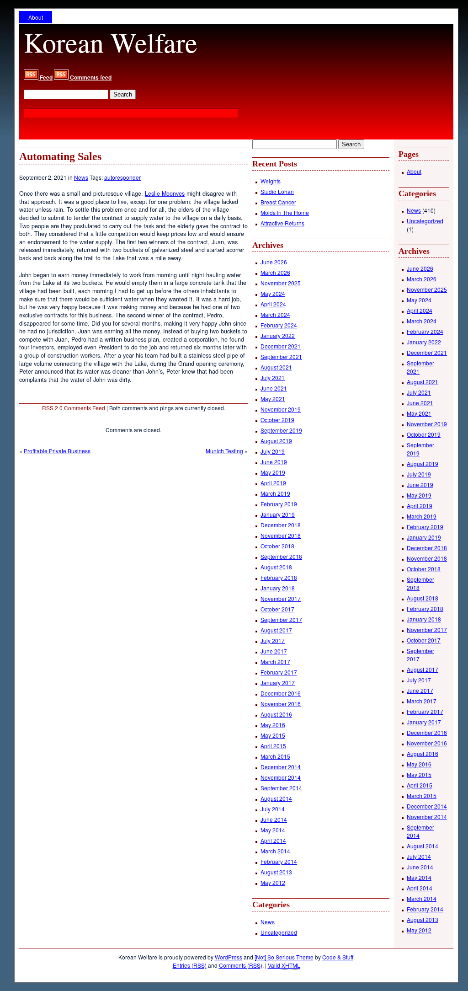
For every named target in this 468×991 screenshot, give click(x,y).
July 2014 (273, 809)
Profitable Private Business (57, 451)
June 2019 (274, 462)
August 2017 (276, 630)
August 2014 (276, 798)
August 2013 (276, 872)
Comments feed (90, 77)
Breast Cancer (278, 202)
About (35, 17)
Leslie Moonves (165, 193)
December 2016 (281, 693)
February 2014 (279, 861)
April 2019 (273, 483)
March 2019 (275, 493)
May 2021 (273, 398)
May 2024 (273, 293)
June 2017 (274, 651)
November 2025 (281, 283)
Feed (45, 77)
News (81, 177)
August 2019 (276, 441)
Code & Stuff (337, 957)
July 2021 (273, 377)
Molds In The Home (285, 212)
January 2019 (278, 514)
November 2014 (281, 777)
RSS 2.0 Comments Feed (73, 408)
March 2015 (275, 756)
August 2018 (276, 567)
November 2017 (281, 598)
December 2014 (281, 767)
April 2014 (273, 840)
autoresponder (122, 177)
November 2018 (281, 535)
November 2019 (281, 409)
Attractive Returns (282, 223)
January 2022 (278, 335)
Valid (284, 965)
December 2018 (281, 525)
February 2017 (279, 672)
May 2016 (273, 725)
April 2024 (273, 304)
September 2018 (281, 556)
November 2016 (281, 703)
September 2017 (281, 619)
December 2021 (281, 346)
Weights (271, 181)
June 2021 (274, 388)
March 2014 (275, 851)
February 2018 (279, 577)
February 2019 (279, 504)
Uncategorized (279, 932)
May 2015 (273, 735)
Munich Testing (224, 451)
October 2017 (277, 609)
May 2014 (273, 830)
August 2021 (276, 367)
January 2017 (278, 682)
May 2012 (273, 882)
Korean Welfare (110, 42)
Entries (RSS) (190, 965)
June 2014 (274, 819)
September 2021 (281, 356)
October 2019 (277, 419)
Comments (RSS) (240, 965)
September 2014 (281, 788)
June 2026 (274, 262)
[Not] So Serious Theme (284, 957)
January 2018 (278, 588)
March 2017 (275, 661)
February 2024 (279, 325)
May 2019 (273, 472)
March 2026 (275, 272)
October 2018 (277, 546)
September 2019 (281, 430)
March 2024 (275, 314)
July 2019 (273, 451)
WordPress (228, 957)
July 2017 (273, 640)
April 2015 (273, 746)
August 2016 (276, 714)
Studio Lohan (277, 191)
